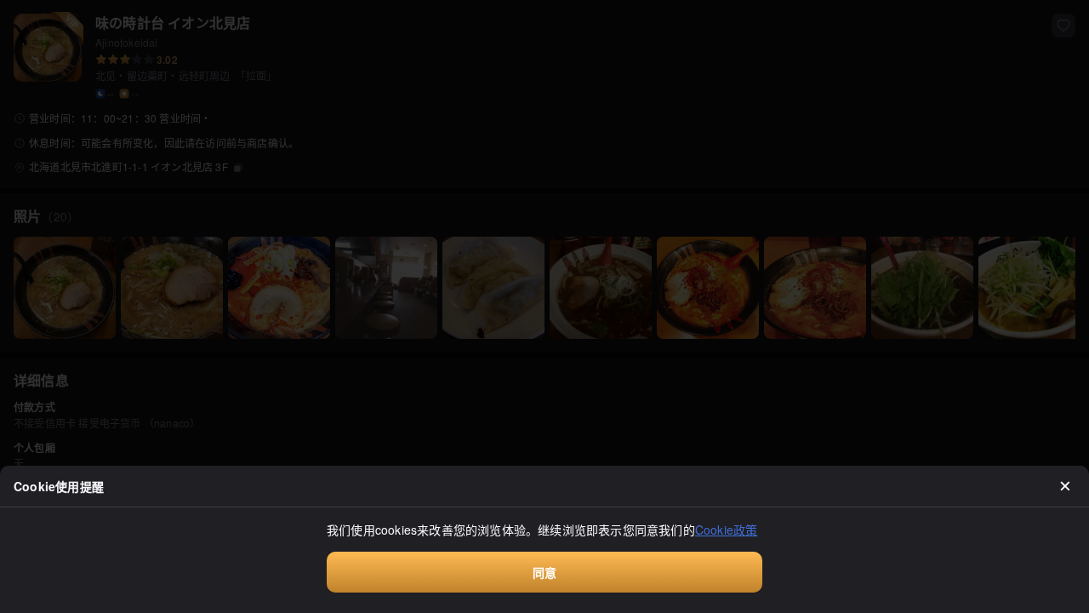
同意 (544, 572)
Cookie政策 (726, 529)
